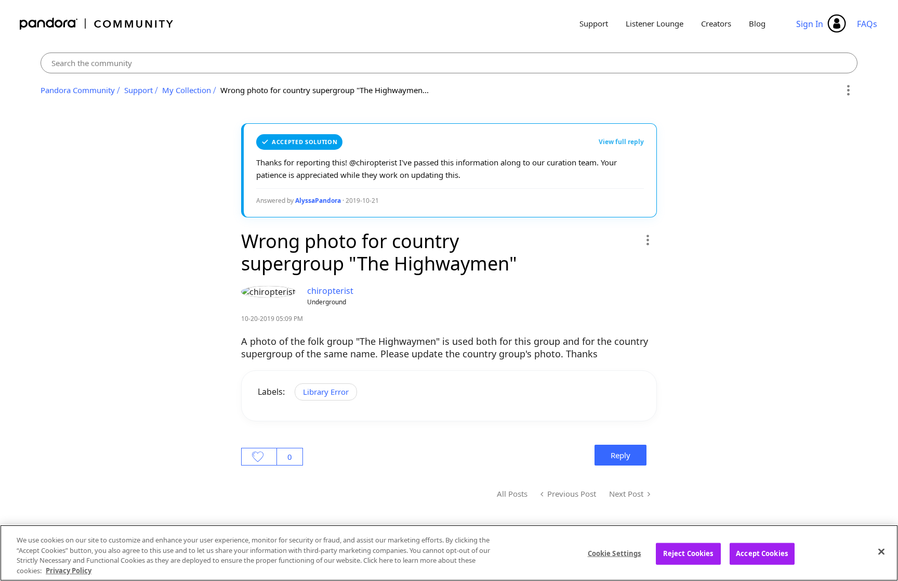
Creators (716, 23)
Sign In (809, 24)
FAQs (867, 24)
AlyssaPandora (318, 200)
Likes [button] (259, 456)
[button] (647, 240)
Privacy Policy (68, 570)
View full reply (621, 141)
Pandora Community (97, 24)
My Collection (186, 90)
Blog (757, 23)
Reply (620, 455)
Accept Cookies (762, 553)
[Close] (881, 551)
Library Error (326, 391)
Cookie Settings (614, 553)
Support (593, 23)
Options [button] (847, 90)
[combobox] (449, 63)
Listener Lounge (654, 23)
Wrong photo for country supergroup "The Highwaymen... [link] (324, 90)
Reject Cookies (688, 553)
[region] (449, 553)
